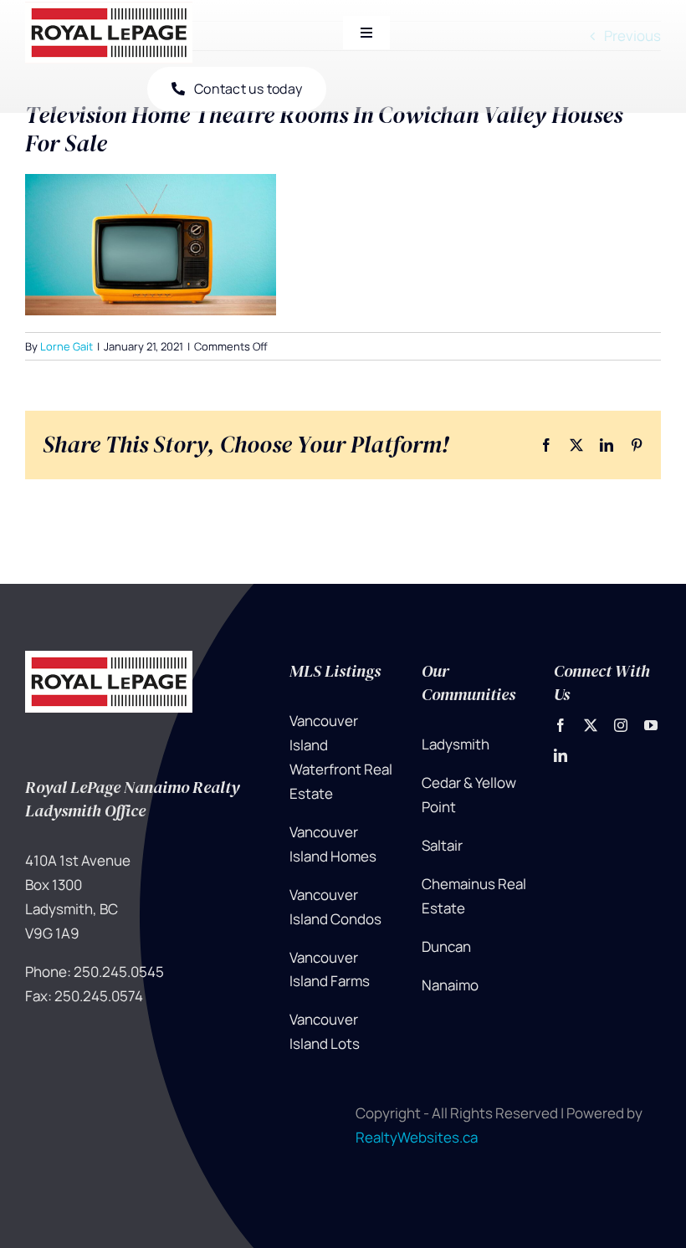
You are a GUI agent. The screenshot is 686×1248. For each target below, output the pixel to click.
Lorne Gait (66, 346)
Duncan (446, 946)
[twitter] (590, 725)
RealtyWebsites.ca (417, 1137)
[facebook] (560, 725)
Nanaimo (450, 985)
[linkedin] (560, 755)
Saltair (442, 845)
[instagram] (620, 725)
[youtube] (651, 725)
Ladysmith (455, 744)
